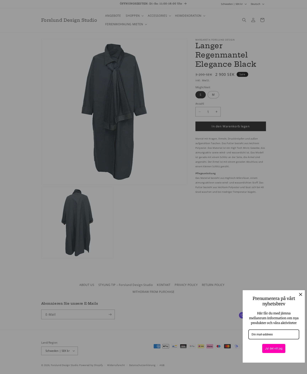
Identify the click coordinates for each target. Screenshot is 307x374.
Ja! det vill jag (273, 348)
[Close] (300, 294)
